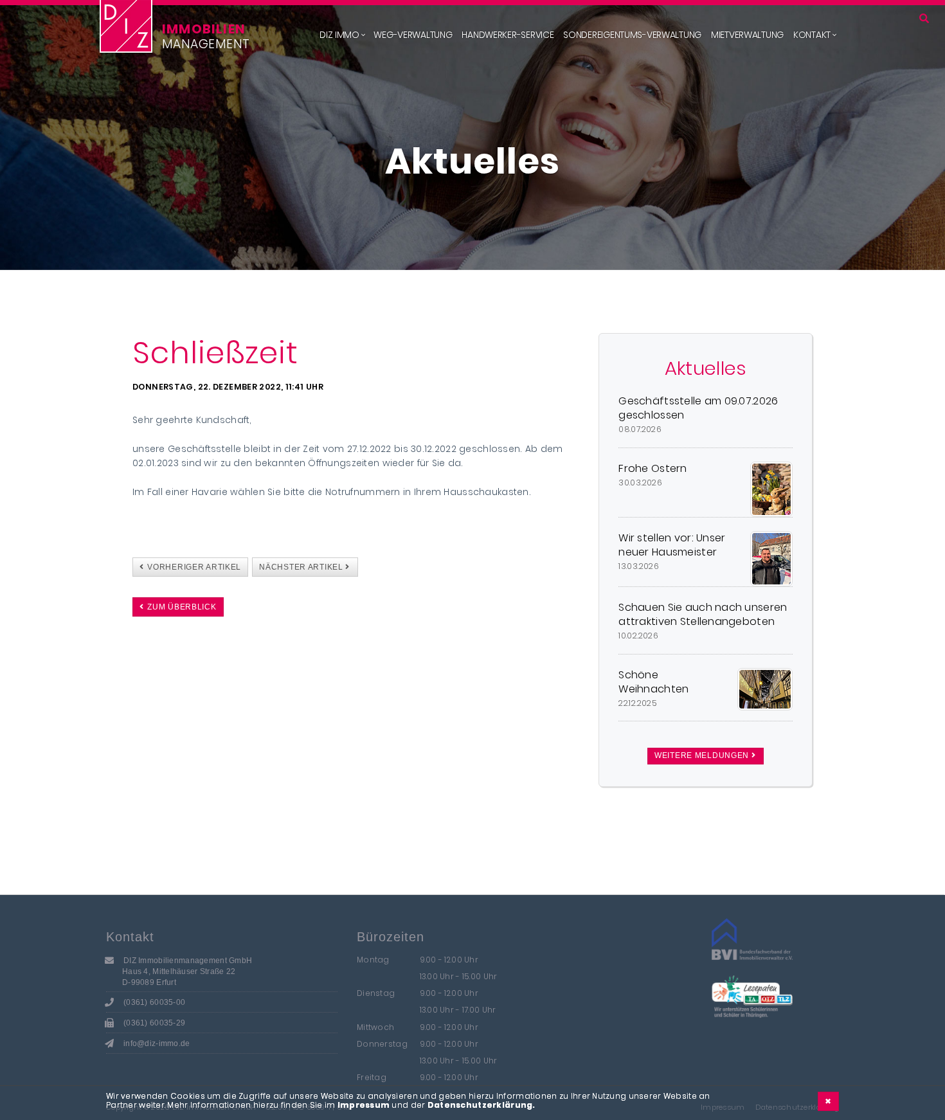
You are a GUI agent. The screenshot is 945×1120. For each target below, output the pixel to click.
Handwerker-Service (508, 34)
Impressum (364, 1104)
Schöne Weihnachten (653, 682)
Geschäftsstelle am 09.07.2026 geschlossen (698, 408)
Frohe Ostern (652, 468)
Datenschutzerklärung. (482, 1104)
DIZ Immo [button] (339, 34)
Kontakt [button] (812, 34)
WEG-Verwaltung (413, 34)
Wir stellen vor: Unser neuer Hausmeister (671, 545)
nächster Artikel (302, 567)
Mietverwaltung (747, 34)
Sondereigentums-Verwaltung (632, 34)
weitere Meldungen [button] (703, 755)
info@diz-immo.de (156, 1043)
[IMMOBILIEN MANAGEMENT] (126, 26)
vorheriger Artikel (193, 567)
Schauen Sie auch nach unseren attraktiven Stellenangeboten (702, 614)
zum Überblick (181, 606)
